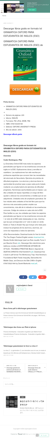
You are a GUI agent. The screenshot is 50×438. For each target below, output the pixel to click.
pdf (32, 252)
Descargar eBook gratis (12, 134)
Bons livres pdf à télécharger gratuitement (20, 308)
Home (4, 16)
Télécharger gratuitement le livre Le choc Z (20, 346)
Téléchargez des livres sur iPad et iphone (19, 327)
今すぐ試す (32, 10)
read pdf (34, 263)
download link (39, 237)
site (19, 243)
